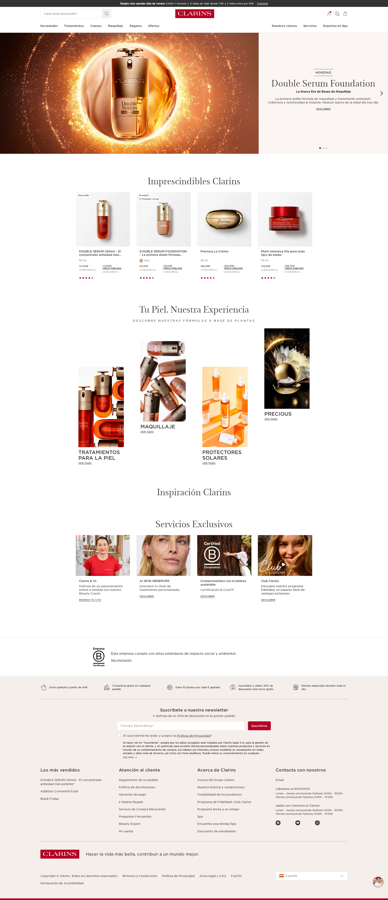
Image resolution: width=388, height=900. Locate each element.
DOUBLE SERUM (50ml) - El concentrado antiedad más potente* (71, 782)
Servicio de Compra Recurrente (142, 809)
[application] (103, 572)
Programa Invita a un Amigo (218, 809)
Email (280, 780)
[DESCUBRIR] (129, 93)
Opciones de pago (132, 794)
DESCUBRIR (323, 108)
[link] (101, 463)
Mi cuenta (126, 831)
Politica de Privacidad (194, 735)
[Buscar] (106, 13)
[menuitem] (329, 13)
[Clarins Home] (194, 14)
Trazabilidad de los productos (219, 794)
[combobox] (312, 876)
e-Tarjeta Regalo (131, 802)
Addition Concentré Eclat (59, 791)
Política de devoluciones (137, 787)
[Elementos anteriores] (6, 93)
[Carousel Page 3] (326, 148)
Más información (121, 660)
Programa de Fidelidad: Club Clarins (224, 802)
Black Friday (49, 798)
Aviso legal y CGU (212, 876)
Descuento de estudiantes (216, 831)
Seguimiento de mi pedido (138, 780)
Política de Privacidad (178, 876)
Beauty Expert (129, 823)
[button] (378, 882)
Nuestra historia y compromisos (221, 787)
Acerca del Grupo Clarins (215, 780)
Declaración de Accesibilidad (62, 883)
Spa (200, 816)
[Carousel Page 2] (323, 148)
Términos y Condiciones (139, 876)
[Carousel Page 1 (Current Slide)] (320, 148)
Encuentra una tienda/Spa (216, 823)
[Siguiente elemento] (381, 93)
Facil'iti (236, 876)
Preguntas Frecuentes (135, 816)
